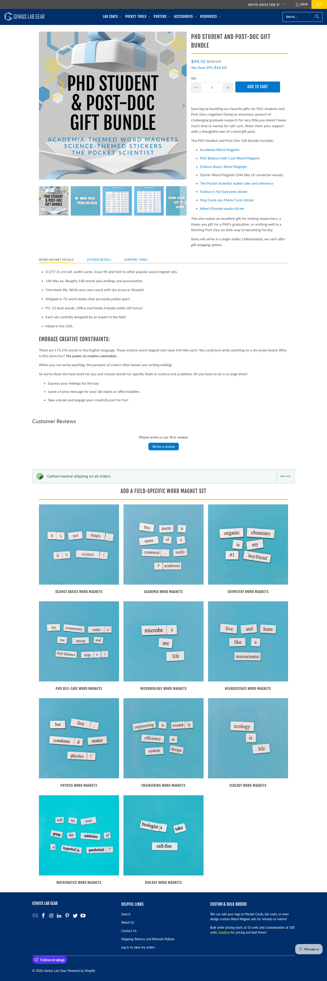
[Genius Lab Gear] (24, 17)
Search (126, 914)
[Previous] (42, 105)
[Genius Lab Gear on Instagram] (51, 916)
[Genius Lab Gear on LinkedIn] (59, 916)
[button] (112, 17)
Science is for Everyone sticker (224, 191)
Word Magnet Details (56, 259)
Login (304, 4)
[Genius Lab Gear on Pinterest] (67, 916)
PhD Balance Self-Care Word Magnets (230, 158)
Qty (193, 78)
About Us (127, 922)
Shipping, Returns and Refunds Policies (147, 939)
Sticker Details (99, 259)
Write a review (163, 446)
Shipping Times (135, 259)
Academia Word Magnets (220, 149)
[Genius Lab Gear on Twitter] (75, 916)
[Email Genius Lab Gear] (35, 916)
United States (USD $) (264, 4)
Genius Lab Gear (55, 971)
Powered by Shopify (81, 971)
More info (286, 476)
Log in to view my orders (138, 947)
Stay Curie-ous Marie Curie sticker (227, 200)
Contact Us (129, 931)
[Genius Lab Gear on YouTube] (83, 916)
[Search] (317, 17)
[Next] (183, 105)
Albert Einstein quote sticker (222, 208)
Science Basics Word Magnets (223, 166)
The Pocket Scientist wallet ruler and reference (236, 183)
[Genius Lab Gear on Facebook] (43, 916)
